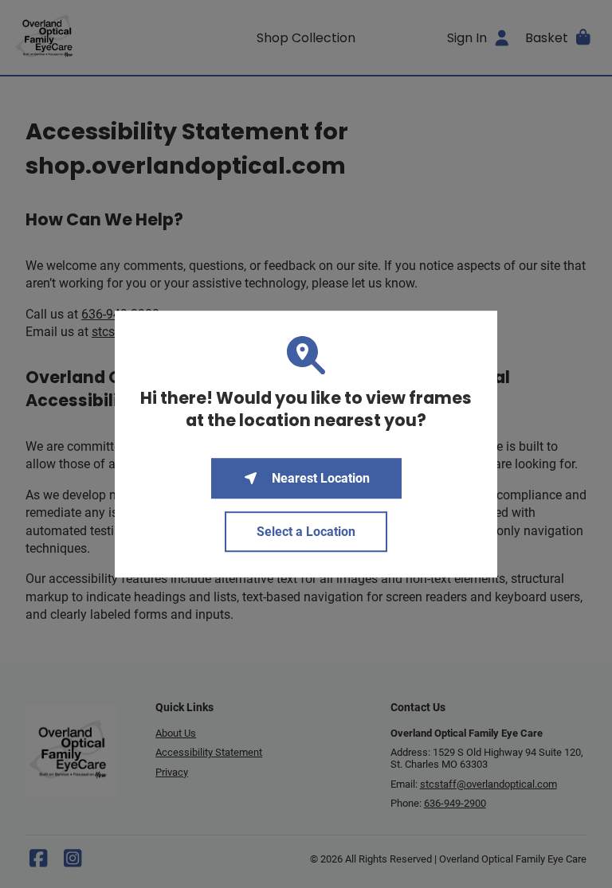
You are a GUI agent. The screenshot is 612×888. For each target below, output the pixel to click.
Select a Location (306, 531)
